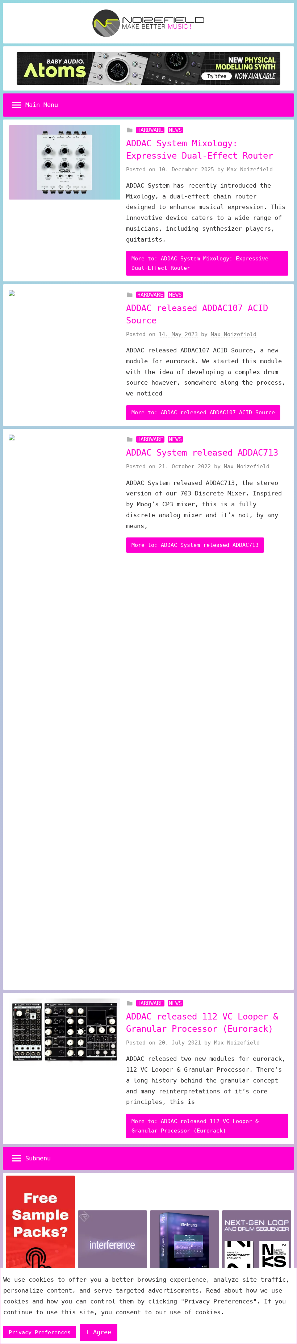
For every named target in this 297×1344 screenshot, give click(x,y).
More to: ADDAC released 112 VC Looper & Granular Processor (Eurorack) (195, 1126)
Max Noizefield (250, 169)
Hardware (150, 130)
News (175, 130)
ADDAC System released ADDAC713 (202, 453)
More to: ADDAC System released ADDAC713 (195, 545)
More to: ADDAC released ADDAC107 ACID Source (203, 412)
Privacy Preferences (40, 1332)
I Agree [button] (98, 1332)
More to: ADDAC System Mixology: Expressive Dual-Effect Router (199, 263)
